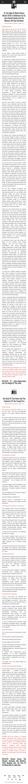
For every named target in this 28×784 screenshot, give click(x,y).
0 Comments (14, 23)
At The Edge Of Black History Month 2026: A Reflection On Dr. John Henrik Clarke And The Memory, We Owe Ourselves (14, 17)
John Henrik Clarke (17, 43)
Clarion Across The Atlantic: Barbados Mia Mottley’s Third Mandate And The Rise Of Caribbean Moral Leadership (14, 762)
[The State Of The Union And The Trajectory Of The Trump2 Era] (14, 392)
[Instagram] (12, 779)
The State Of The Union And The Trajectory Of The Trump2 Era (14, 400)
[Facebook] (8, 779)
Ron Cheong (7, 407)
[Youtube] (20, 779)
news (20, 23)
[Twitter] (16, 779)
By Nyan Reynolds (6, 26)
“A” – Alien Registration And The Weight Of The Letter (14, 382)
